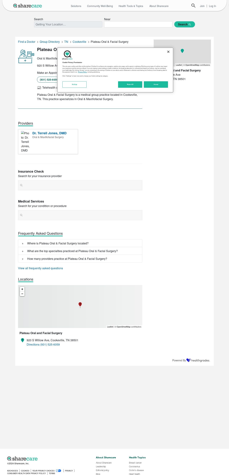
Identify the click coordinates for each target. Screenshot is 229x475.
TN (66, 42)
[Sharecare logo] (46, 458)
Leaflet (110, 326)
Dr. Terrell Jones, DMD (49, 133)
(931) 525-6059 (49, 79)
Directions (33, 344)
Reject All (130, 84)
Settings (74, 84)
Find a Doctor (26, 42)
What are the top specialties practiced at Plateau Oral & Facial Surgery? (72, 251)
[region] (115, 70)
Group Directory (50, 42)
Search (193, 5)
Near (107, 19)
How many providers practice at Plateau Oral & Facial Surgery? (67, 259)
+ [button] (22, 289)
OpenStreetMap (123, 326)
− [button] (22, 294)
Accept (156, 84)
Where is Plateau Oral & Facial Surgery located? (58, 243)
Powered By (179, 360)
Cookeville (79, 42)
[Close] (168, 52)
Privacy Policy (82, 72)
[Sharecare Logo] (28, 5)
